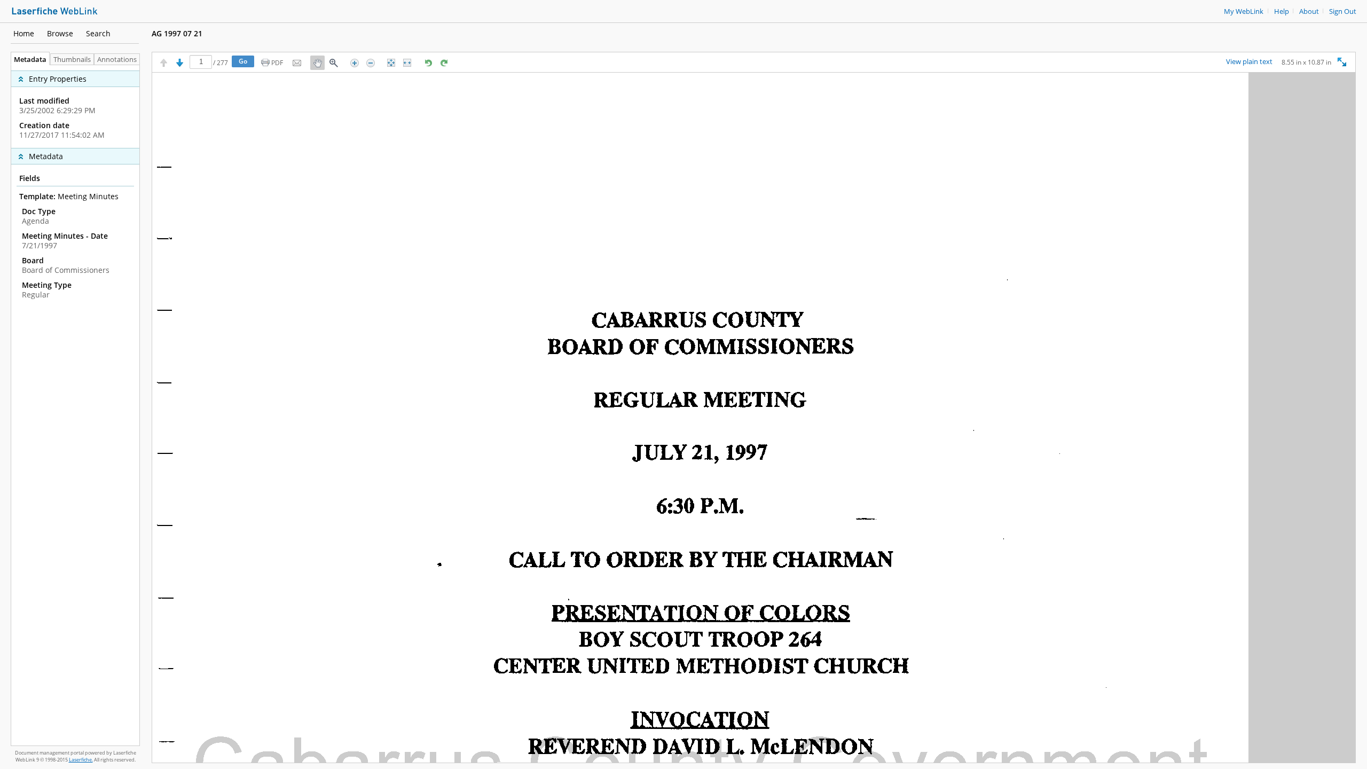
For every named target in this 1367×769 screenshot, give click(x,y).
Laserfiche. (81, 759)
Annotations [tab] (117, 59)
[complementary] (75, 106)
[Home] (54, 10)
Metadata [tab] (30, 59)
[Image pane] (753, 418)
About (1309, 11)
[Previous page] (163, 63)
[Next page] (179, 63)
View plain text (1249, 62)
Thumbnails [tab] (72, 59)
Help (1281, 11)
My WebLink (1243, 11)
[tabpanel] (75, 405)
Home (23, 33)
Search (98, 33)
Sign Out (1342, 11)
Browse (60, 33)
